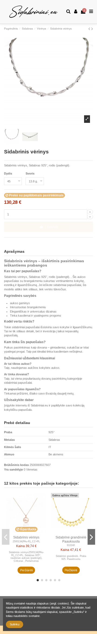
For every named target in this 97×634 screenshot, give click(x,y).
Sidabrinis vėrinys (26, 537)
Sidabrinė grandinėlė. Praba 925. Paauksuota (71, 557)
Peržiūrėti (26, 570)
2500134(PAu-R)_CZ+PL (26, 541)
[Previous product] (89, 28)
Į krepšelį (51, 226)
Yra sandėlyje (13, 469)
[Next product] (92, 28)
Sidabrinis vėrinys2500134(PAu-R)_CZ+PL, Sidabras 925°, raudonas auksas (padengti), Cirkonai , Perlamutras (26, 556)
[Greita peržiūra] (42, 500)
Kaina (20, 546)
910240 (71, 545)
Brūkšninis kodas (16, 465)
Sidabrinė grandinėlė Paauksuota (71, 539)
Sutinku (14, 624)
